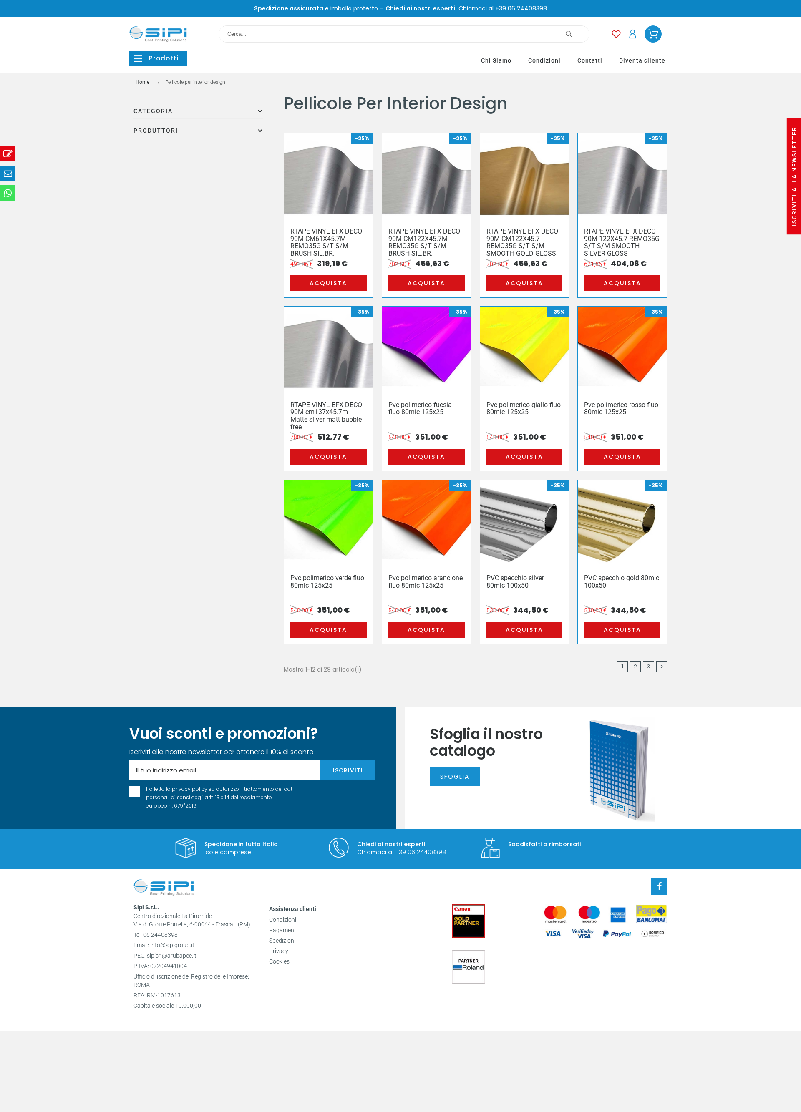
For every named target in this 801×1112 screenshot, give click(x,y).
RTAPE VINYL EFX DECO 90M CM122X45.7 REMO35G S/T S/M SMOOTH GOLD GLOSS (522, 242)
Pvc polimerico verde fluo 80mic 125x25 (327, 581)
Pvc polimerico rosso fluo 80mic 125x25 (621, 408)
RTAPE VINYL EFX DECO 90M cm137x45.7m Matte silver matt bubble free (326, 416)
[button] (158, 58)
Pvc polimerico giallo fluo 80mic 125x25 (523, 408)
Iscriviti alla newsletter (794, 176)
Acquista (328, 283)
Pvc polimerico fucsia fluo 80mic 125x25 (420, 408)
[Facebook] (659, 886)
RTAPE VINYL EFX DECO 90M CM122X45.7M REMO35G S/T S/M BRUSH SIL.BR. (424, 242)
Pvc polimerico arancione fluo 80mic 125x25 (425, 581)
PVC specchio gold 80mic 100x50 (621, 581)
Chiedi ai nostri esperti (391, 844)
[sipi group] (164, 889)
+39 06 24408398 (521, 8)
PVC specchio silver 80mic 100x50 (515, 581)
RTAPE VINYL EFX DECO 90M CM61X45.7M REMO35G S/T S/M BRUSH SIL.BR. (326, 242)
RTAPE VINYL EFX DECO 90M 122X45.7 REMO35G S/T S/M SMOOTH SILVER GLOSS (622, 242)
